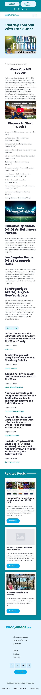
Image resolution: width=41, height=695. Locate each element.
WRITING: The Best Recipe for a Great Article (19, 549)
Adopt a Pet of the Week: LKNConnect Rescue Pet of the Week (20, 377)
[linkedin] (22, 9)
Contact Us (6, 689)
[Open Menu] (34, 15)
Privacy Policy (34, 689)
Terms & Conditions (19, 689)
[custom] (26, 9)
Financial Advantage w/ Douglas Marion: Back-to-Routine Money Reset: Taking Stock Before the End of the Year (20, 398)
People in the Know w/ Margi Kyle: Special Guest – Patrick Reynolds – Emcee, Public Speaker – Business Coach (19, 422)
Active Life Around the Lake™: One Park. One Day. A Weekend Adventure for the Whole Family (20, 337)
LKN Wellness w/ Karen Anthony (17, 594)
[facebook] (14, 9)
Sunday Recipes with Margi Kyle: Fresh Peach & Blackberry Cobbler (20, 358)
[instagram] (18, 9)
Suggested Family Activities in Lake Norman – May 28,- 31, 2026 (20, 500)
